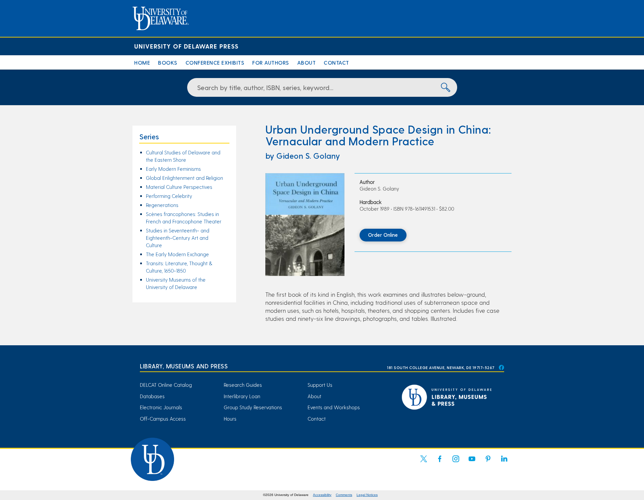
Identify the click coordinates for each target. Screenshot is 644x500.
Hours (230, 419)
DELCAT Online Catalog (166, 385)
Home (142, 62)
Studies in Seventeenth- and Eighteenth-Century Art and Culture (177, 237)
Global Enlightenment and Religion (184, 178)
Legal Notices (367, 495)
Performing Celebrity (169, 196)
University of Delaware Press (186, 46)
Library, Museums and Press (184, 365)
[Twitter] (423, 462)
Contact (336, 62)
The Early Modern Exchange (177, 254)
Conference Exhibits (215, 62)
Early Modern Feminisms (173, 169)
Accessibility (322, 495)
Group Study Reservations (253, 407)
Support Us (320, 385)
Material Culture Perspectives (179, 187)
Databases (152, 396)
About (306, 62)
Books (167, 62)
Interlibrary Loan (242, 396)
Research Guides (243, 385)
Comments (344, 495)
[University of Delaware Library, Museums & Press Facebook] (501, 367)
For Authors (270, 62)
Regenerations (162, 205)
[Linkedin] (504, 462)
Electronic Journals (161, 407)
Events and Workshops (334, 407)
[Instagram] (455, 462)
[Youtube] (472, 462)
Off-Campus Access (163, 419)
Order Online (383, 235)
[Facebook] (439, 462)
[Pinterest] (488, 462)
